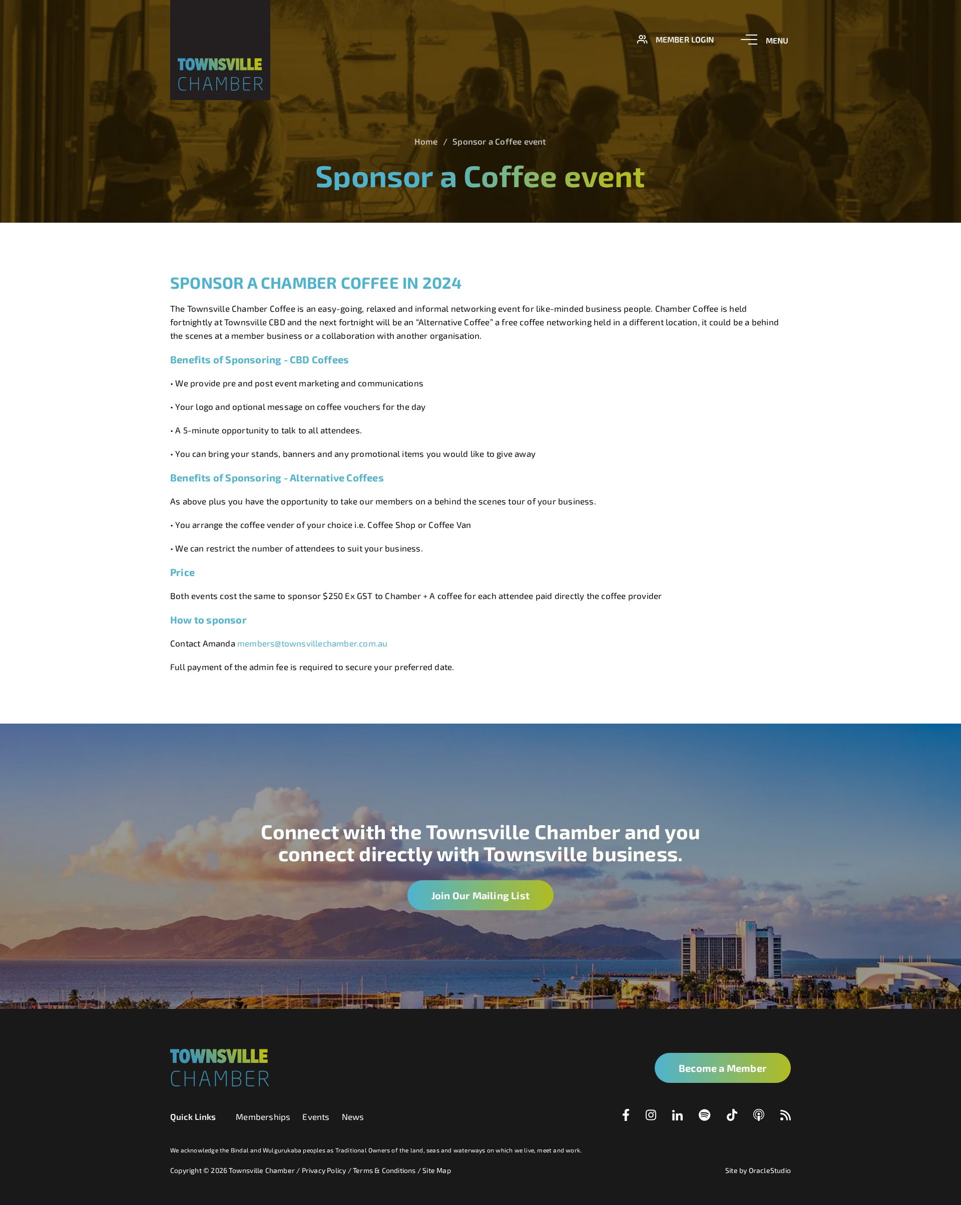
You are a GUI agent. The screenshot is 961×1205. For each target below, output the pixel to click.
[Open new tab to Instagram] (650, 1117)
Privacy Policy (324, 1170)
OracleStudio (770, 1170)
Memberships (263, 1116)
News (353, 1116)
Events (315, 1116)
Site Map (436, 1170)
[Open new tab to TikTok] (732, 1117)
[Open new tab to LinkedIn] (677, 1117)
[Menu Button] (764, 40)
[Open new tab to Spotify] (705, 1117)
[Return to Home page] (220, 50)
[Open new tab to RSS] (785, 1117)
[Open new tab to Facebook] (626, 1117)
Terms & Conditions (384, 1170)
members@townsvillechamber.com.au (312, 643)
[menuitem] (263, 1116)
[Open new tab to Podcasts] (758, 1117)
